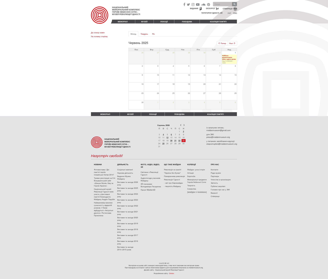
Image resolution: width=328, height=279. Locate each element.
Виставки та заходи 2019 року (127, 224)
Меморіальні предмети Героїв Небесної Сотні (197, 180)
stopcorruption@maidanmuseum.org (221, 143)
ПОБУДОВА (187, 21)
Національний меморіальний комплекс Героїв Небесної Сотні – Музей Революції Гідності (126, 11)
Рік (153, 34)
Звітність (214, 183)
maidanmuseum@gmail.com (218, 130)
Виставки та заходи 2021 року (127, 212)
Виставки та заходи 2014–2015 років (125, 248)
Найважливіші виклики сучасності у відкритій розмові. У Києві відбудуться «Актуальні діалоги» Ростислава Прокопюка (103, 209)
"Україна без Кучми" (172, 173)
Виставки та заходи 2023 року (127, 201)
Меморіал (123, 21)
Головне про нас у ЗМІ (220, 189)
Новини (98, 164)
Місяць (134, 35)
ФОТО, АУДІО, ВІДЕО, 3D (150, 165)
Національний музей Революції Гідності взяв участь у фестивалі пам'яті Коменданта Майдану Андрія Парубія (104, 194)
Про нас (215, 164)
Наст (231, 43)
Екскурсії (210, 8)
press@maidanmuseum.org (218, 137)
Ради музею (216, 173)
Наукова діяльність (125, 173)
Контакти (214, 169)
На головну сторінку (99, 36)
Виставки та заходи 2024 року (127, 195)
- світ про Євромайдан (173, 183)
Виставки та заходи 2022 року (127, 207)
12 (167, 137)
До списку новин (98, 32)
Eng (235, 13)
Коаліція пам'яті (218, 21)
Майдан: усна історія (196, 169)
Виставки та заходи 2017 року (127, 236)
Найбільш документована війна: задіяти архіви (229, 57)
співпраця (227, 8)
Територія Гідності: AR (211, 13)
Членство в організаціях (221, 179)
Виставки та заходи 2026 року (127, 183)
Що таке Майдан (172, 164)
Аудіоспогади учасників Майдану (150, 179)
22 (179, 140)
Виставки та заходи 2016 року (127, 242)
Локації (164, 21)
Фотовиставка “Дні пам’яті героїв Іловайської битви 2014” (104, 172)
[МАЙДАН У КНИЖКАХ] (197, 192)
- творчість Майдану (172, 186)
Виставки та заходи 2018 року (127, 230)
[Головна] (101, 17)
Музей (144, 21)
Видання (194, 8)
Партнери (215, 176)
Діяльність (122, 164)
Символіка (191, 188)
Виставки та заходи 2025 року (127, 189)
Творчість (191, 185)
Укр (229, 13)
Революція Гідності (172, 179)
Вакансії (214, 193)
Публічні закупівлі (218, 186)
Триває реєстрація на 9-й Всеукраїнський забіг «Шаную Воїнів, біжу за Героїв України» (104, 182)
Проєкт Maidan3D (148, 189)
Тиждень (144, 34)
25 (163, 143)
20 (171, 140)
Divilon (171, 273)
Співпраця (215, 196)
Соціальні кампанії (125, 169)
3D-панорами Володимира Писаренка (151, 185)
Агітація (190, 173)
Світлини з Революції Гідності (149, 173)
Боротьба (191, 176)
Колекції (191, 164)
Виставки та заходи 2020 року (127, 218)
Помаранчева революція (174, 176)
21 (175, 140)
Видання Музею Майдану (124, 177)
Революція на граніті (172, 169)
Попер (223, 43)
